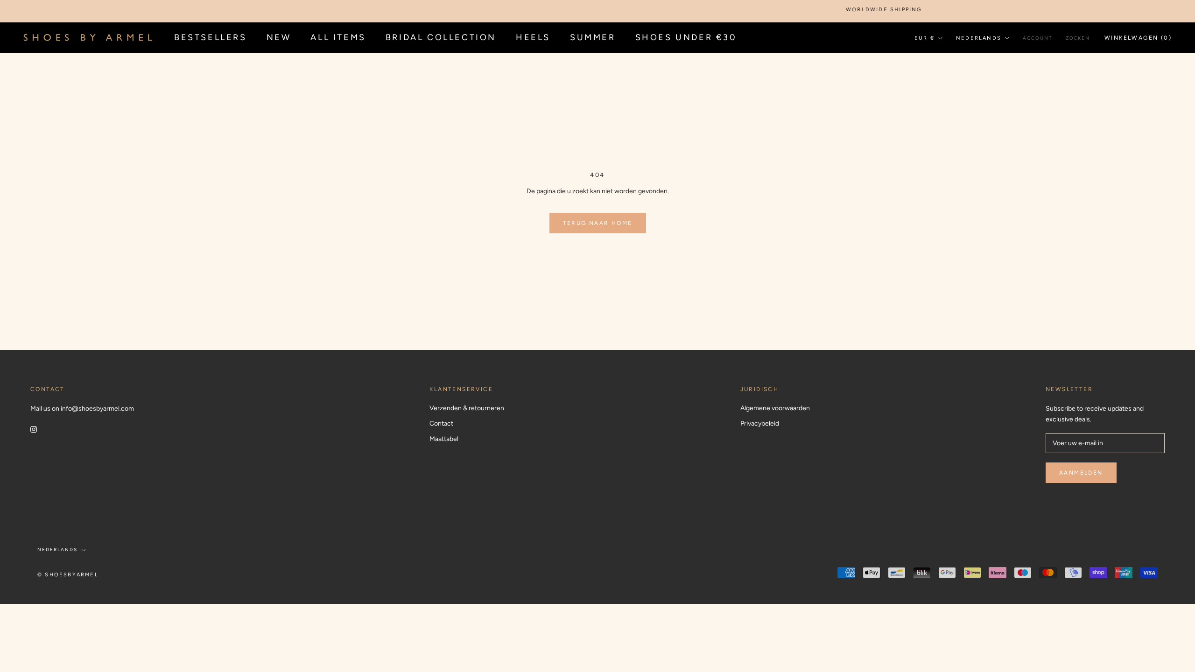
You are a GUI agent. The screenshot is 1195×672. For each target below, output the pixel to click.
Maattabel (443, 439)
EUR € (924, 38)
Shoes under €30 (686, 37)
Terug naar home (598, 223)
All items (338, 37)
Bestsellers (210, 37)
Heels (533, 37)
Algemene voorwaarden (775, 408)
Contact (441, 423)
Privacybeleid (759, 423)
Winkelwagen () (1138, 38)
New (279, 37)
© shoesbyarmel (67, 575)
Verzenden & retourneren (466, 408)
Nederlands (978, 38)
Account (1038, 38)
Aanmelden (1081, 472)
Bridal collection (441, 37)
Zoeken (1078, 38)
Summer (593, 37)
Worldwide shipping (872, 10)
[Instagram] (33, 428)
